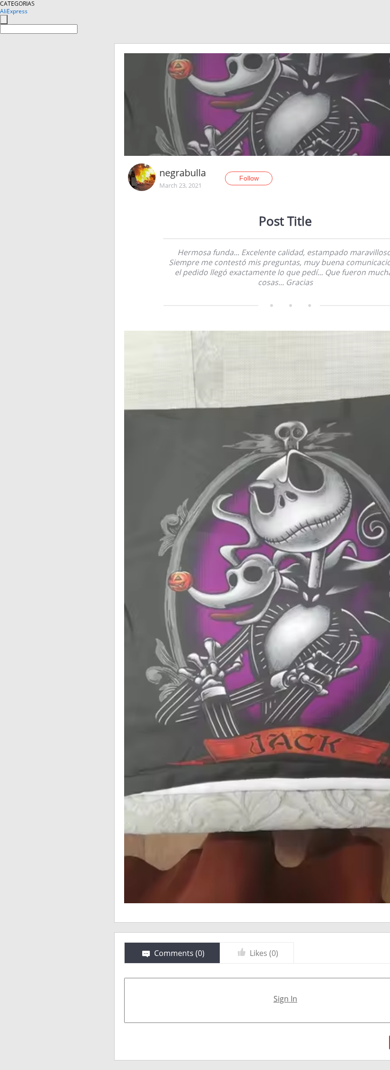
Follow (249, 178)
